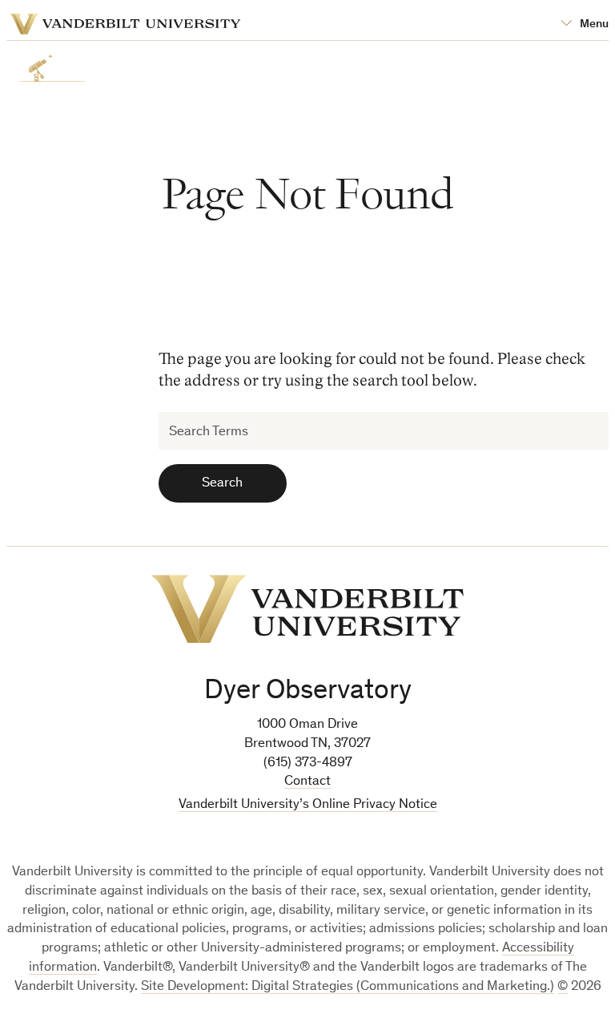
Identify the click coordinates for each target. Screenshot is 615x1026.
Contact (307, 782)
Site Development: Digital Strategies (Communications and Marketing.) (347, 987)
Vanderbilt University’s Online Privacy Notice (308, 805)
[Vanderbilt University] (307, 609)
